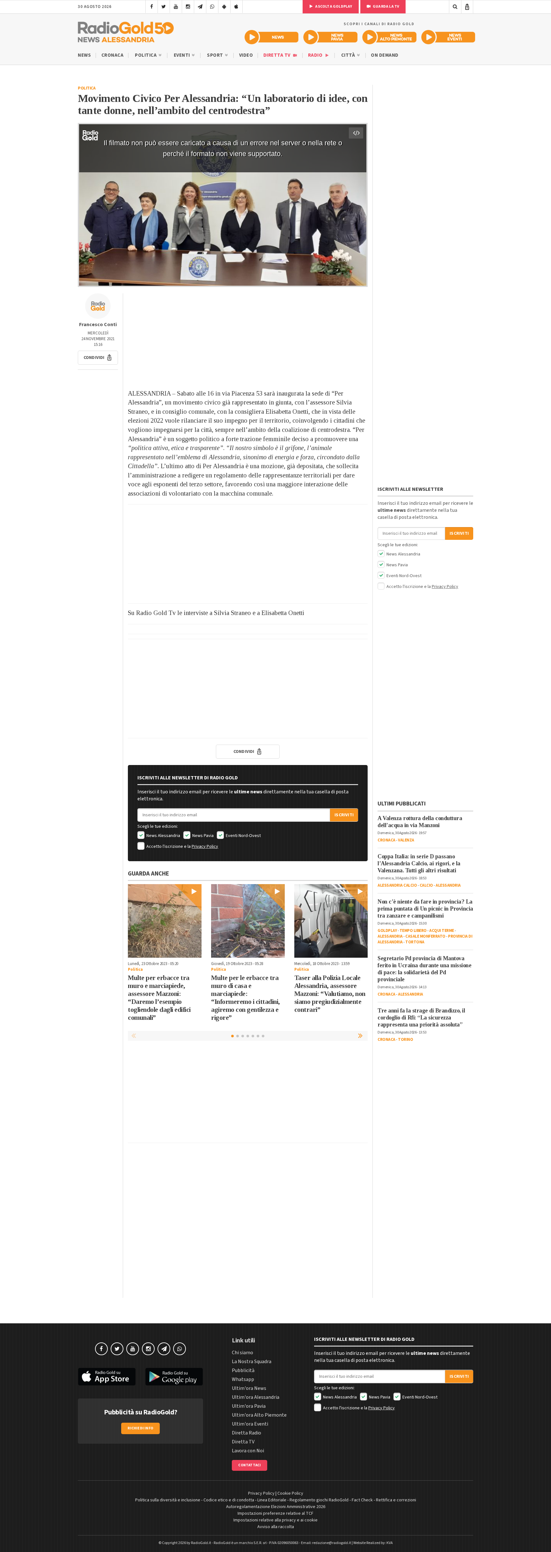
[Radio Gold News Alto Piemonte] (389, 37)
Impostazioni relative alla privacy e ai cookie (275, 1520)
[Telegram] (200, 6)
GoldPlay (387, 930)
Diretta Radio (246, 1432)
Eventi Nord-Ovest (243, 836)
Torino (405, 1039)
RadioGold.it (201, 1543)
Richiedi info (140, 1428)
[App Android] (224, 6)
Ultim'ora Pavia (249, 1406)
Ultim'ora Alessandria (255, 1397)
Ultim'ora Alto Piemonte (259, 1415)
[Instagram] (188, 6)
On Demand (385, 55)
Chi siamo (242, 1352)
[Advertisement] (248, 338)
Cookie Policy (290, 1493)
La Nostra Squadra (251, 1361)
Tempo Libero (413, 930)
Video (246, 55)
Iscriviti (344, 815)
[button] (98, 358)
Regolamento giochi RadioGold (319, 1500)
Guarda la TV (386, 6)
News (84, 55)
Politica (146, 55)
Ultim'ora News (249, 1388)
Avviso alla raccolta (275, 1527)
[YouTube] (176, 6)
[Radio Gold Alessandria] (126, 30)
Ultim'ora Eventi (250, 1423)
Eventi (182, 55)
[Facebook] (152, 6)
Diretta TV (277, 55)
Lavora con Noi (248, 1450)
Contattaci (249, 1465)
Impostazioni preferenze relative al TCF (275, 1513)
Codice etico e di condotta (228, 1500)
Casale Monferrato (425, 936)
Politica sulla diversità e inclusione (167, 1500)
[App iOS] (236, 6)
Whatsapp (243, 1379)
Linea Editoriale (271, 1500)
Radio (316, 55)
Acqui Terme (441, 930)
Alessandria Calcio (397, 885)
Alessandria (448, 885)
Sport (215, 55)
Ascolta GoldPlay (333, 6)
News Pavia (202, 836)
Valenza (406, 840)
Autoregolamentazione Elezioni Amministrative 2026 (275, 1507)
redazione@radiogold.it (331, 1543)
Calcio (426, 885)
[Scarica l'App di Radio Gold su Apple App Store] (107, 1377)
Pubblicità (243, 1370)
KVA (389, 1543)
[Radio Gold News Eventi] (448, 37)
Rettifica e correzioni (396, 1500)
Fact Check (362, 1500)
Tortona (414, 942)
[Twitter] (164, 6)
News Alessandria (162, 836)
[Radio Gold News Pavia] (330, 37)
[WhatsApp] (212, 6)
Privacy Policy (205, 846)
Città (348, 55)
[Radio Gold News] (271, 37)
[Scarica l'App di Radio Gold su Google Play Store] (174, 1377)
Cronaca (112, 55)
